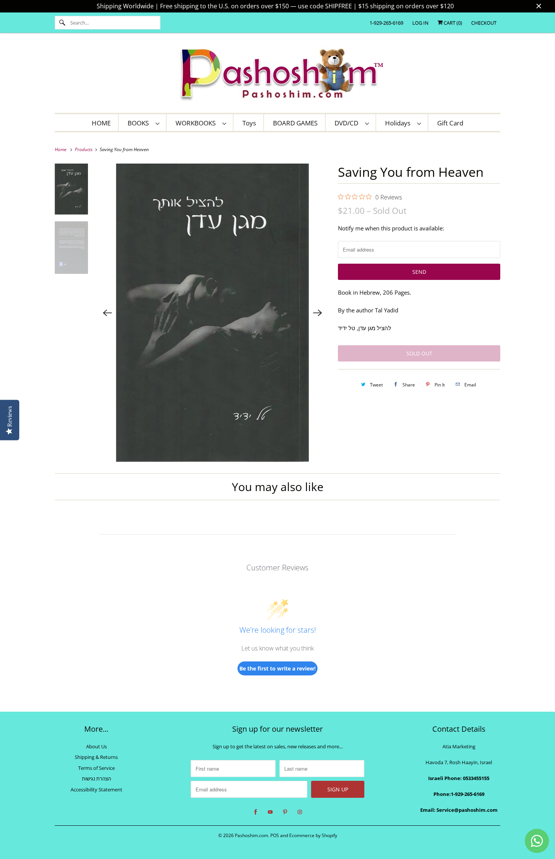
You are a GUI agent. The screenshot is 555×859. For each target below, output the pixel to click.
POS (274, 835)
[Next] (317, 312)
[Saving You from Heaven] (212, 313)
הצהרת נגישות (96, 778)
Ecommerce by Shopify (313, 835)
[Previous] (107, 312)
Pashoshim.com (251, 835)
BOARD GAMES (295, 123)
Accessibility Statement (96, 789)
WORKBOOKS (197, 123)
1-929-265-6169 (386, 22)
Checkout (483, 22)
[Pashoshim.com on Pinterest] (285, 812)
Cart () (452, 22)
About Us (96, 746)
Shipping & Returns (96, 757)
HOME (101, 123)
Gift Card (450, 123)
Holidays (399, 123)
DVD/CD (348, 123)
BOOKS (140, 123)
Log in (420, 22)
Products (84, 149)
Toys (249, 123)
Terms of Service (96, 768)
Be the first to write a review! (277, 668)
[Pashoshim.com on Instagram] (300, 812)
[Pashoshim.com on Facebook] (256, 812)
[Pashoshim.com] (277, 74)
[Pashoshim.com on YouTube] (270, 812)
